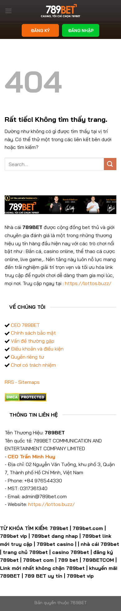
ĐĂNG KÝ (40, 30)
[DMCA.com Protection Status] (26, 396)
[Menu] (8, 10)
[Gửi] (110, 164)
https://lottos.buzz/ (88, 283)
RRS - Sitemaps (22, 382)
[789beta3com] (60, 11)
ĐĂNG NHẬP (80, 30)
